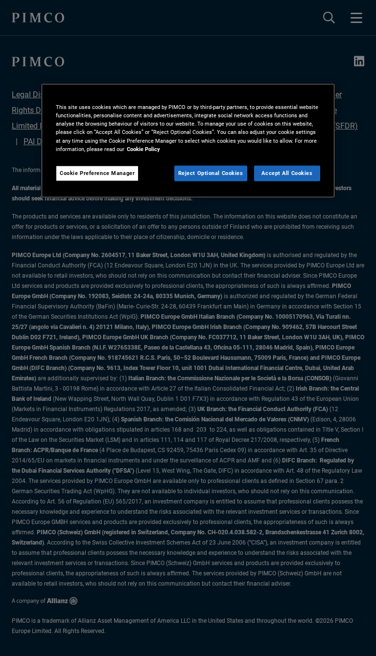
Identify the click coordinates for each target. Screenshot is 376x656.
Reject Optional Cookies (210, 172)
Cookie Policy (143, 148)
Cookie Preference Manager (97, 172)
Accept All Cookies (286, 172)
